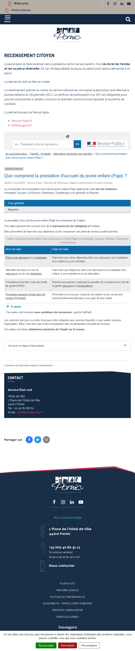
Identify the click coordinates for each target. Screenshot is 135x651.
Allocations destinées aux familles (73, 153)
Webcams (21, 3)
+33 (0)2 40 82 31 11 (64, 547)
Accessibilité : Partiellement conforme (67, 603)
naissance (11, 273)
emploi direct (84, 285)
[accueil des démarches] (67, 136)
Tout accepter (46, 645)
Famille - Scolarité (40, 153)
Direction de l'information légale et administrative (29, 365)
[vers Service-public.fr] (106, 144)
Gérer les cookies (67, 616)
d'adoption (36, 273)
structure (68, 285)
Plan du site (67, 583)
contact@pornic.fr (30, 412)
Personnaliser (89, 645)
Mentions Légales (67, 590)
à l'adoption (40, 257)
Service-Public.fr (21, 120)
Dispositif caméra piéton (67, 610)
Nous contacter (62, 565)
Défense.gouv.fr (21, 125)
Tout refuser (67, 645)
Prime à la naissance (18, 257)
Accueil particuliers (16, 153)
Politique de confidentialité (67, 596)
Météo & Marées (21, 10)
